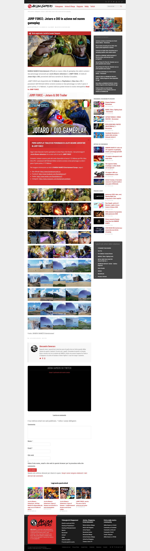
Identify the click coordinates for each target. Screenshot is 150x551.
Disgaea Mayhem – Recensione (110, 103)
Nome (30, 441)
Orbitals (100, 271)
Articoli (64, 535)
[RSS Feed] (106, 1)
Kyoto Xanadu (101, 268)
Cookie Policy (84, 547)
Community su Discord (109, 530)
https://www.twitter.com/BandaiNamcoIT (49, 176)
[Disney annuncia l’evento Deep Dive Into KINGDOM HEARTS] (99, 224)
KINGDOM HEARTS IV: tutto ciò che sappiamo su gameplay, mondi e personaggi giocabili (113, 150)
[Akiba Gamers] (40, 7)
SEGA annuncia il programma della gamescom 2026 (113, 213)
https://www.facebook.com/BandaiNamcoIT (52, 174)
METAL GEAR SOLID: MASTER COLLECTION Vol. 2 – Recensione (113, 126)
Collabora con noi (66, 547)
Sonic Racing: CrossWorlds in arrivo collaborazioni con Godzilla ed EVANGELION (106, 89)
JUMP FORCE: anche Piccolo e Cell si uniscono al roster (82, 503)
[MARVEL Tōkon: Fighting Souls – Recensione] (99, 114)
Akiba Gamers (31, 11)
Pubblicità (91, 547)
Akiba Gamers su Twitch (110, 525)
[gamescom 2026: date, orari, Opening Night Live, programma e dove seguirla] (99, 199)
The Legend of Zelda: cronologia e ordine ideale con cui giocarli (112, 166)
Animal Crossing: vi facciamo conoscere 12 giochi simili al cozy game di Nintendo (113, 182)
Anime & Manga (70, 6)
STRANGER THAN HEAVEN (104, 248)
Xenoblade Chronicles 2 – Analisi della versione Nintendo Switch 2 (112, 135)
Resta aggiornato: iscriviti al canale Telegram (46, 33)
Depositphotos (43, 547)
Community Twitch (109, 532)
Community (42, 1)
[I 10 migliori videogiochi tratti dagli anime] (99, 161)
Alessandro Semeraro (34, 27)
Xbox (69, 27)
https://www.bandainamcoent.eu (50, 172)
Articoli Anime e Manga (89, 537)
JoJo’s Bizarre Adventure (35, 338)
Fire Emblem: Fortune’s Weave (105, 253)
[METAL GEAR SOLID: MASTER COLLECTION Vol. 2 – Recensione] (99, 129)
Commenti (52, 27)
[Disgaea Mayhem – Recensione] (99, 107)
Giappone (80, 6)
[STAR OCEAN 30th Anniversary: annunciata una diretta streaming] (99, 232)
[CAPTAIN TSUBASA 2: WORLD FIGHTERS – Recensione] (99, 121)
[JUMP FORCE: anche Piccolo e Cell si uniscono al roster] (83, 498)
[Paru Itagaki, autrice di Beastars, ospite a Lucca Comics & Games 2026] (99, 208)
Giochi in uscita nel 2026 (75, 1)
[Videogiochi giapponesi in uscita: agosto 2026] (108, 31)
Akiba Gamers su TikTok (110, 537)
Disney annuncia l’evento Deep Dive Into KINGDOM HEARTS (112, 221)
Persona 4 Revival (102, 276)
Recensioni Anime (87, 532)
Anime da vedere (63, 1)
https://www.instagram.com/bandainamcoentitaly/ (55, 179)
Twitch (92, 6)
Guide (63, 537)
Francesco (98, 50)
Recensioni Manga (87, 534)
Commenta (31, 425)
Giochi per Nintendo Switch (69, 528)
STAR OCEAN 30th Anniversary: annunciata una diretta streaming (113, 230)
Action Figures (86, 530)
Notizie (43, 11)
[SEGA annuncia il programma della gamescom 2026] (99, 216)
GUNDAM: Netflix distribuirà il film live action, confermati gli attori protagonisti (106, 57)
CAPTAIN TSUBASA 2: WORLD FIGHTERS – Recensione (113, 118)
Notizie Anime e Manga (89, 525)
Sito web (31, 455)
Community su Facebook (110, 527)
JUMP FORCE (44, 338)
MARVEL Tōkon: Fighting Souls (105, 256)
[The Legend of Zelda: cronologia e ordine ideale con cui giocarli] (99, 168)
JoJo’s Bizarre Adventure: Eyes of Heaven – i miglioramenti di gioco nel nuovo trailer (67, 505)
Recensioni (64, 532)
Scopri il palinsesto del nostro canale (59, 372)
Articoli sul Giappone (88, 539)
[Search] (121, 6)
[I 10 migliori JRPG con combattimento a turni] (99, 177)
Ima (97, 62)
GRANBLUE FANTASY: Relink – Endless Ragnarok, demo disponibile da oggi (107, 78)
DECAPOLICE (101, 273)
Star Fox (100, 251)
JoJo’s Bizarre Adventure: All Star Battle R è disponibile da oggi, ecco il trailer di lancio (35, 505)
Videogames (59, 6)
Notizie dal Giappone (88, 527)
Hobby (87, 6)
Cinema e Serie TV (87, 541)
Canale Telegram (108, 534)
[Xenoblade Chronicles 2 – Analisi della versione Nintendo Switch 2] (99, 137)
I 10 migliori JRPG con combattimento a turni (111, 173)
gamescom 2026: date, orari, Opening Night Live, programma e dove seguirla (113, 196)
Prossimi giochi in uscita (68, 542)
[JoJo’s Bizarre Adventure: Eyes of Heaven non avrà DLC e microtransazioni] (51, 498)
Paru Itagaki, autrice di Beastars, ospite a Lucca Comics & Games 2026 (112, 205)
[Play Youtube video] (59, 117)
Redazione (49, 1)
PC (61, 27)
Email (30, 448)
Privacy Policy (75, 547)
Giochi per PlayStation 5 (68, 525)
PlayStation (64, 27)
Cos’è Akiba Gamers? (32, 1)
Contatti (55, 1)
